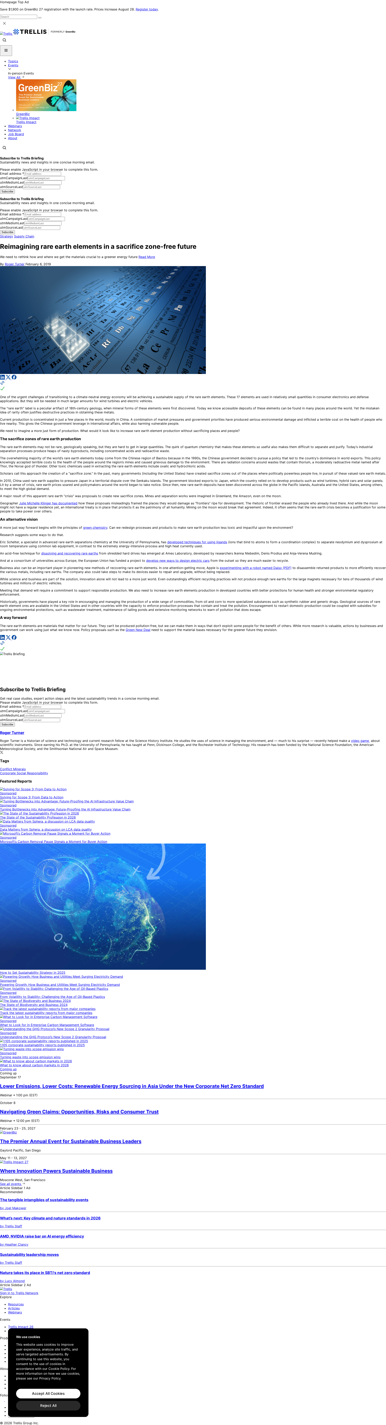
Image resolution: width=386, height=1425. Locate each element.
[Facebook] (14, 378)
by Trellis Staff (11, 1226)
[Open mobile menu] (6, 50)
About (12, 138)
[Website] (193, 386)
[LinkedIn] (3, 378)
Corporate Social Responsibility (24, 773)
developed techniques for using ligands (197, 542)
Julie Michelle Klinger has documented (48, 503)
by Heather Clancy (14, 1244)
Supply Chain (24, 236)
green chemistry (95, 528)
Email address (12, 173)
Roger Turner (15, 264)
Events (13, 65)
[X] (9, 378)
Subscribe (7, 191)
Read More (147, 257)
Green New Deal (138, 630)
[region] (48, 1372)
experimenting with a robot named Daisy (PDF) (256, 568)
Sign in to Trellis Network (19, 1293)
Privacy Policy (50, 1378)
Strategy (6, 236)
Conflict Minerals (13, 769)
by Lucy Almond (12, 1281)
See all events (11, 1184)
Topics (13, 61)
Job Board (16, 134)
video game (360, 741)
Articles (14, 1308)
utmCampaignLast (14, 178)
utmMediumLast (12, 182)
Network (14, 130)
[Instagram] (7, 1400)
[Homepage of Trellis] (6, 1289)
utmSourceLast (11, 187)
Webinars (15, 126)
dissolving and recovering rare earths (69, 553)
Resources (16, 1304)
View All (14, 77)
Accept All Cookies (48, 1393)
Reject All (48, 1405)
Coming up (8, 1069)
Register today (147, 9)
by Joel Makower (13, 1208)
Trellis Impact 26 (20, 1327)
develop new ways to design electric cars (177, 561)
